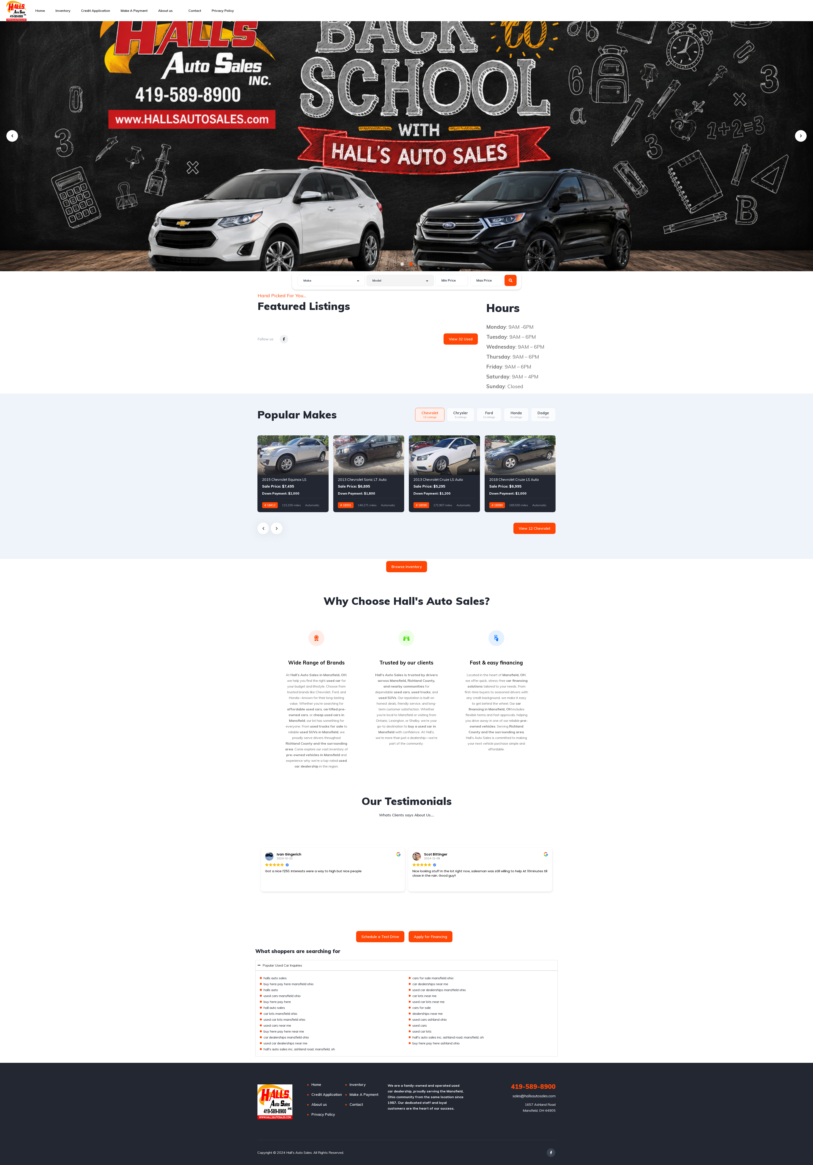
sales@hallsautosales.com (534, 1096)
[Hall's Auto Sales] (16, 10)
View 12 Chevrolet (534, 528)
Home (40, 10)
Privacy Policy (223, 10)
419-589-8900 (533, 1086)
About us (165, 10)
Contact (194, 10)
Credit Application (95, 10)
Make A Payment (134, 10)
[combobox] (331, 280)
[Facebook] (551, 1152)
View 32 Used (461, 339)
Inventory (63, 10)
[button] (402, 264)
